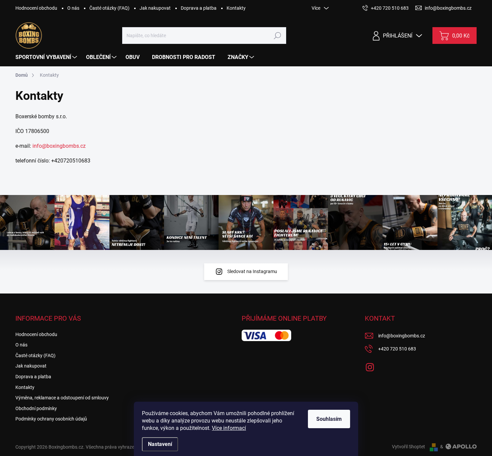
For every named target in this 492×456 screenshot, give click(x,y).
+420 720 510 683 (397, 348)
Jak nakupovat (155, 8)
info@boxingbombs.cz (59, 146)
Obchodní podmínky (36, 408)
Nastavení (160, 444)
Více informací (229, 428)
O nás (73, 8)
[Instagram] (370, 366)
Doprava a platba (199, 8)
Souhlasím (329, 419)
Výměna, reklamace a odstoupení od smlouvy (62, 397)
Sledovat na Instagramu (252, 271)
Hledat (277, 35)
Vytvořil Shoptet (408, 446)
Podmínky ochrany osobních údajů (51, 418)
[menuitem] (47, 57)
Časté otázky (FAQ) (109, 8)
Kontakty (236, 8)
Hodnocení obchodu (36, 8)
